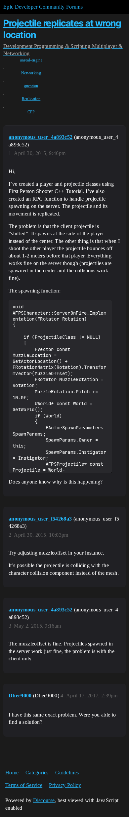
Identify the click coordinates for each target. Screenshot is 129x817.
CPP (31, 112)
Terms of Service (23, 785)
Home (12, 772)
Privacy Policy (65, 785)
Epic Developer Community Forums (43, 7)
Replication (31, 99)
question (31, 86)
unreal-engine (31, 60)
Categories (37, 772)
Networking (31, 73)
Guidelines (67, 772)
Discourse (44, 800)
